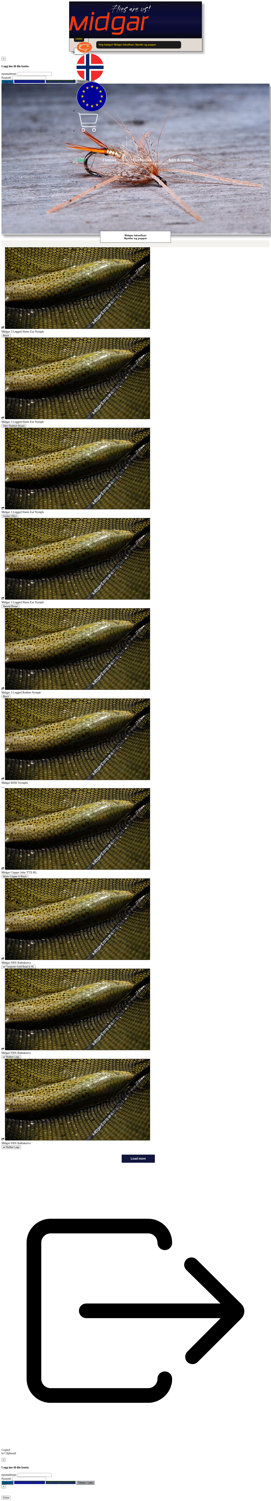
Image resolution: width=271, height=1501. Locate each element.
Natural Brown (10, 606)
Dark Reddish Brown (14, 425)
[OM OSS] (85, 52)
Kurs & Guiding (180, 160)
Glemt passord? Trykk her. (29, 81)
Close (6, 1497)
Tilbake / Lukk (85, 1482)
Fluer (82, 160)
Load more (138, 1158)
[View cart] (87, 130)
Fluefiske (109, 160)
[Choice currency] (92, 110)
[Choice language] (90, 79)
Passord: (6, 77)
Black (6, 335)
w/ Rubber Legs (11, 1057)
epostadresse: (9, 73)
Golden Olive (10, 516)
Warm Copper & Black (15, 876)
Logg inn (7, 81)
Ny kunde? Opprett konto (61, 81)
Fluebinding (142, 160)
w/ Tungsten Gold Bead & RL (18, 966)
